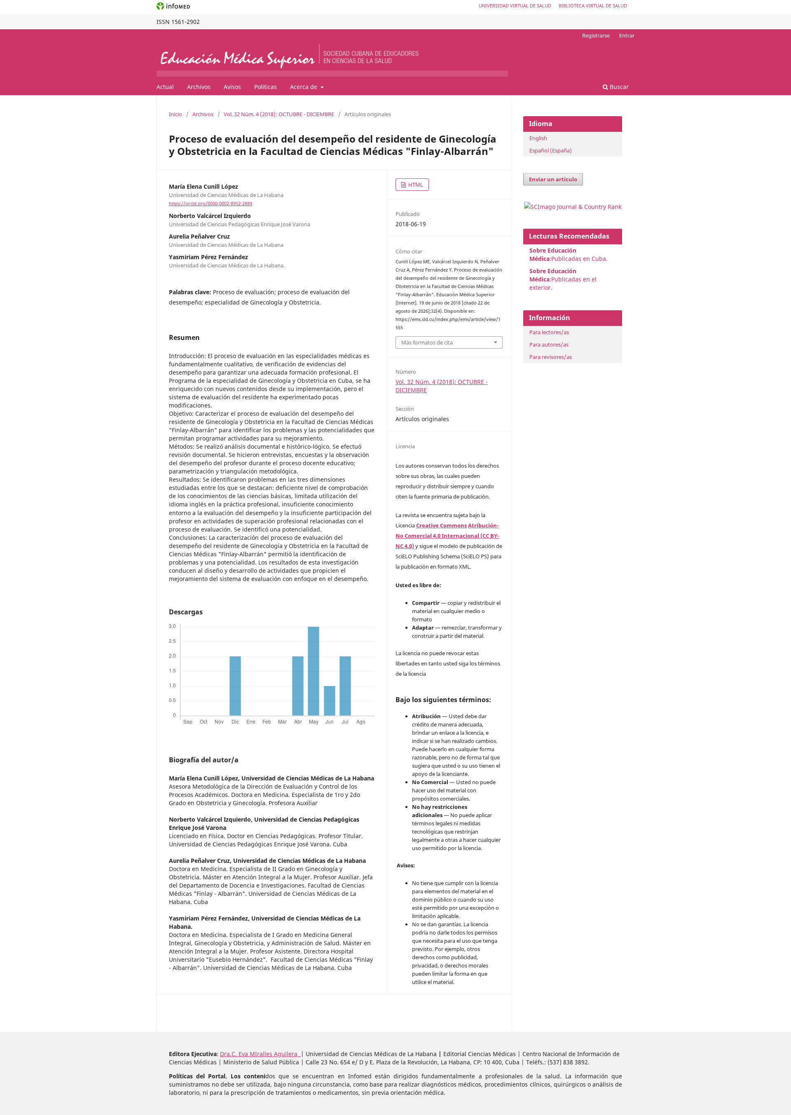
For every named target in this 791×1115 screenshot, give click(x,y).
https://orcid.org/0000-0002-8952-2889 (210, 203)
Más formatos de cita (427, 342)
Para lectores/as (549, 332)
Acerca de (304, 87)
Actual (165, 87)
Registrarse (596, 35)
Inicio (175, 114)
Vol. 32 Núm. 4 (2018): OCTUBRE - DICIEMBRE (279, 114)
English (538, 138)
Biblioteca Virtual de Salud (593, 5)
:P (552, 275)
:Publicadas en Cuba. (568, 254)
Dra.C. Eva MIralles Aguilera (260, 1054)
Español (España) (550, 150)
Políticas (265, 87)
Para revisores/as (550, 357)
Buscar (618, 87)
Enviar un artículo (553, 179)
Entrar (626, 35)
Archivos (199, 87)
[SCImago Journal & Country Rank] (572, 207)
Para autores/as (549, 344)
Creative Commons (441, 525)
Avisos (232, 87)
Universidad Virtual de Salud (515, 5)
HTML (415, 184)
